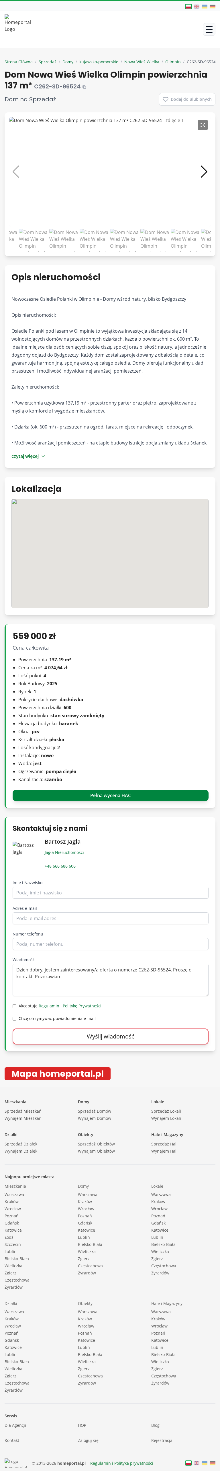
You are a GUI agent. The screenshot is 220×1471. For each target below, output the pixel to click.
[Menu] (209, 29)
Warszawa (14, 1194)
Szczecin (13, 1244)
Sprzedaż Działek (21, 1144)
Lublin (11, 1251)
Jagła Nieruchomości (64, 852)
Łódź (9, 1237)
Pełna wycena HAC (110, 795)
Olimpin (173, 61)
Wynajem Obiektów (96, 1151)
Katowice (13, 1230)
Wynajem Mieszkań (23, 1118)
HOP (82, 1425)
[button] (204, 171)
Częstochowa (17, 1280)
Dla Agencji (15, 1425)
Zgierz (10, 1273)
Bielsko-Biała (17, 1258)
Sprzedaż (47, 61)
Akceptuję (60, 1006)
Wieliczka (13, 1265)
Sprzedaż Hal (163, 1144)
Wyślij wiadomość (110, 1036)
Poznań (12, 1216)
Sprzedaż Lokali (166, 1111)
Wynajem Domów (94, 1118)
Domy (67, 61)
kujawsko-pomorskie (98, 61)
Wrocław (13, 1208)
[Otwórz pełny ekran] (203, 125)
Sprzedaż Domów (94, 1111)
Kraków (12, 1201)
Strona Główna (19, 61)
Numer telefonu (28, 934)
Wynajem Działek (21, 1151)
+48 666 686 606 (60, 866)
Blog (155, 1425)
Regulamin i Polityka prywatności (121, 1463)
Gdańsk (12, 1223)
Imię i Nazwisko (27, 882)
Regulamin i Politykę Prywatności (70, 1006)
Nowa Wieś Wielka (141, 61)
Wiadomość (24, 959)
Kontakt (12, 1440)
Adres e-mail (25, 908)
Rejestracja (161, 1440)
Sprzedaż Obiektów (96, 1144)
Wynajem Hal (163, 1151)
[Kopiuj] (84, 87)
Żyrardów (14, 1287)
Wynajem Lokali (166, 1118)
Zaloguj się (88, 1440)
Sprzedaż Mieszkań (23, 1111)
